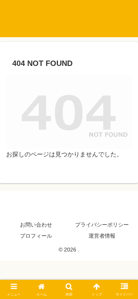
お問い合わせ (36, 225)
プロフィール (36, 236)
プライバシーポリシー (102, 225)
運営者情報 (102, 236)
